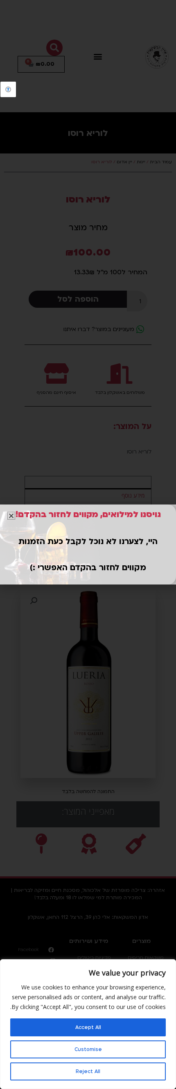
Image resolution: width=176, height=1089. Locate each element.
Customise (88, 1049)
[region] (88, 1024)
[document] (88, 544)
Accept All (88, 1027)
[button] (11, 516)
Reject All (88, 1071)
